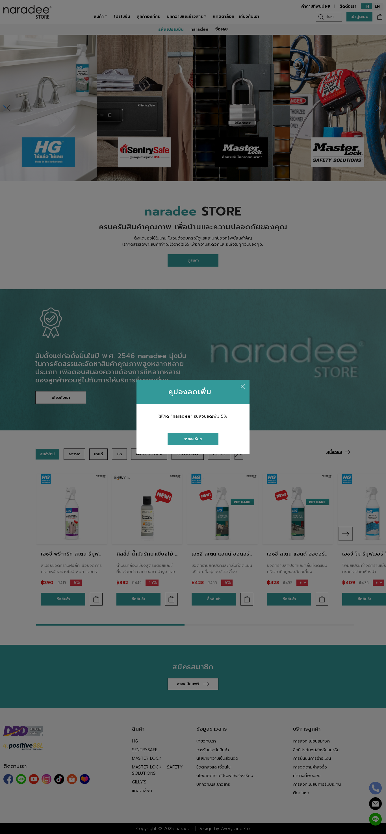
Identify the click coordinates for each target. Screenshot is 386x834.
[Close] (242, 386)
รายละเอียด (193, 439)
